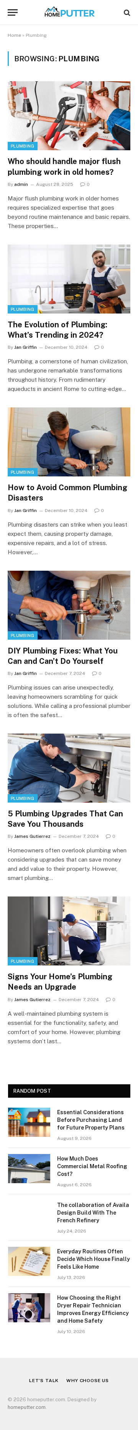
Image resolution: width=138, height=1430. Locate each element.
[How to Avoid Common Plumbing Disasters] (69, 441)
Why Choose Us (87, 1380)
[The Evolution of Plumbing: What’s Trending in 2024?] (69, 279)
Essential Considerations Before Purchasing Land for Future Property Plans (91, 1120)
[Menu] (13, 12)
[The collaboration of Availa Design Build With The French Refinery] (29, 1215)
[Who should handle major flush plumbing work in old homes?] (69, 115)
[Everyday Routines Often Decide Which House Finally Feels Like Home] (29, 1261)
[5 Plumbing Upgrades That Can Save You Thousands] (69, 768)
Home (14, 35)
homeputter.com (27, 1407)
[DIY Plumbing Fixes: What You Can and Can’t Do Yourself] (69, 605)
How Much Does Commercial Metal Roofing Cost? (92, 1166)
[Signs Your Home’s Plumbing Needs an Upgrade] (69, 930)
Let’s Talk (44, 1380)
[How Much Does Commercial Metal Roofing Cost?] (29, 1168)
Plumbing (22, 146)
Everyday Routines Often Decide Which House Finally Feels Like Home (93, 1259)
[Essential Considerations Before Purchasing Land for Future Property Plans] (29, 1122)
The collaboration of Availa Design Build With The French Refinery (93, 1212)
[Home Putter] (69, 12)
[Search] (126, 12)
